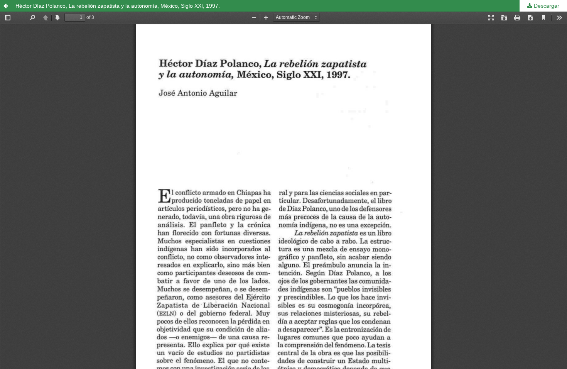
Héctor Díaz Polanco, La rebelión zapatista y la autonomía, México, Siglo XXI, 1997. (117, 6)
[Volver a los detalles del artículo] (6, 6)
